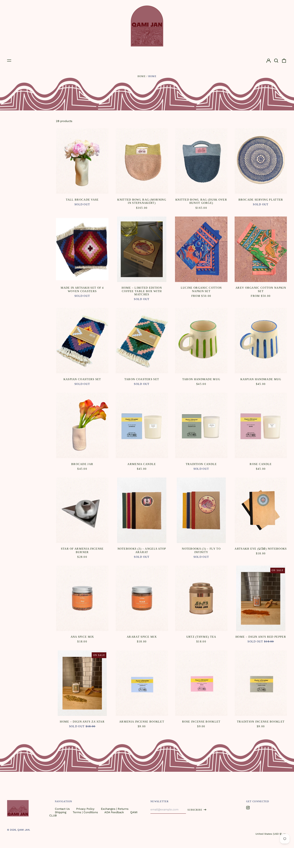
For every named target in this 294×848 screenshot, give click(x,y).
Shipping (60, 812)
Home (142, 76)
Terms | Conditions (85, 812)
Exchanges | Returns (114, 808)
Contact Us (62, 808)
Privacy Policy (85, 808)
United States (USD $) (269, 833)
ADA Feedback (114, 812)
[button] (276, 61)
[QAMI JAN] (147, 26)
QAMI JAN (23, 829)
